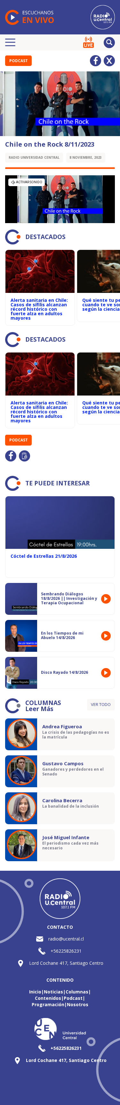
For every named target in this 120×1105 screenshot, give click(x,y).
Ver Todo (101, 704)
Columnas (77, 992)
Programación (48, 1004)
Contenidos (48, 998)
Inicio (35, 992)
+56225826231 (66, 951)
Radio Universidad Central (34, 157)
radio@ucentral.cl (66, 939)
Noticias (53, 992)
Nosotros (77, 1004)
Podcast (18, 60)
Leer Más (39, 709)
